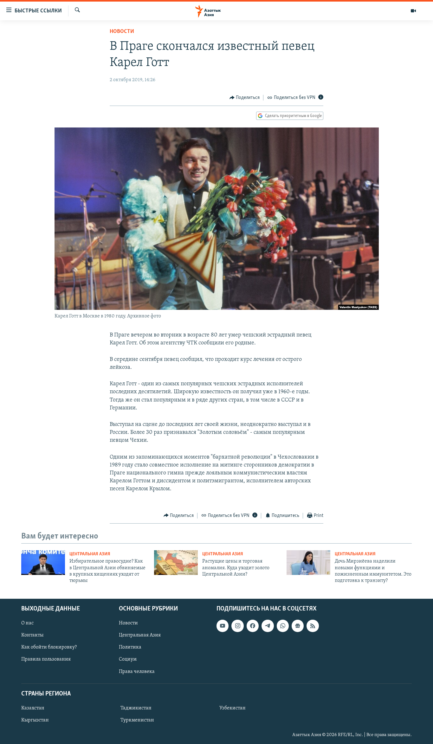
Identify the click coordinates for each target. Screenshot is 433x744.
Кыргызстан (35, 720)
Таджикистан (136, 708)
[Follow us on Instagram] (237, 626)
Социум (128, 659)
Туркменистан (137, 720)
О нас (27, 623)
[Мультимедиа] (413, 10)
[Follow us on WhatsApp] (283, 626)
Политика (130, 647)
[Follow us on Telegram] (268, 626)
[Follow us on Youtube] (223, 626)
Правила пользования (46, 659)
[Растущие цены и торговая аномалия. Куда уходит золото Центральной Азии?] (176, 562)
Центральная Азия (89, 554)
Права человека (137, 671)
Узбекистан (232, 708)
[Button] (244, 98)
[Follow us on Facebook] (253, 626)
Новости (122, 32)
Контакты (32, 635)
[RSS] (313, 626)
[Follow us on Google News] (298, 626)
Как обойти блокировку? (49, 647)
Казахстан (32, 708)
